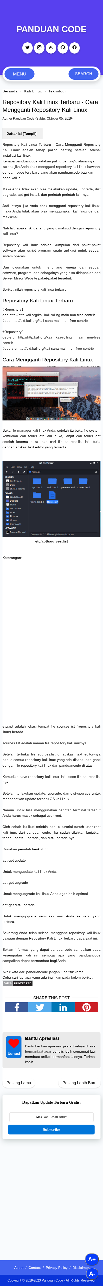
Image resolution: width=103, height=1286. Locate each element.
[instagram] (39, 48)
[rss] (51, 48)
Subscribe (51, 1129)
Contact (34, 1268)
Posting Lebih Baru (79, 1083)
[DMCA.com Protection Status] (17, 985)
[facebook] (74, 48)
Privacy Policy (57, 1268)
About (19, 1268)
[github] (63, 48)
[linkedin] (63, 1007)
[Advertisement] (51, 1196)
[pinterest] (86, 1007)
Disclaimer (80, 1268)
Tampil (29, 133)
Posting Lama (18, 1083)
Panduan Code (51, 29)
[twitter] (27, 48)
